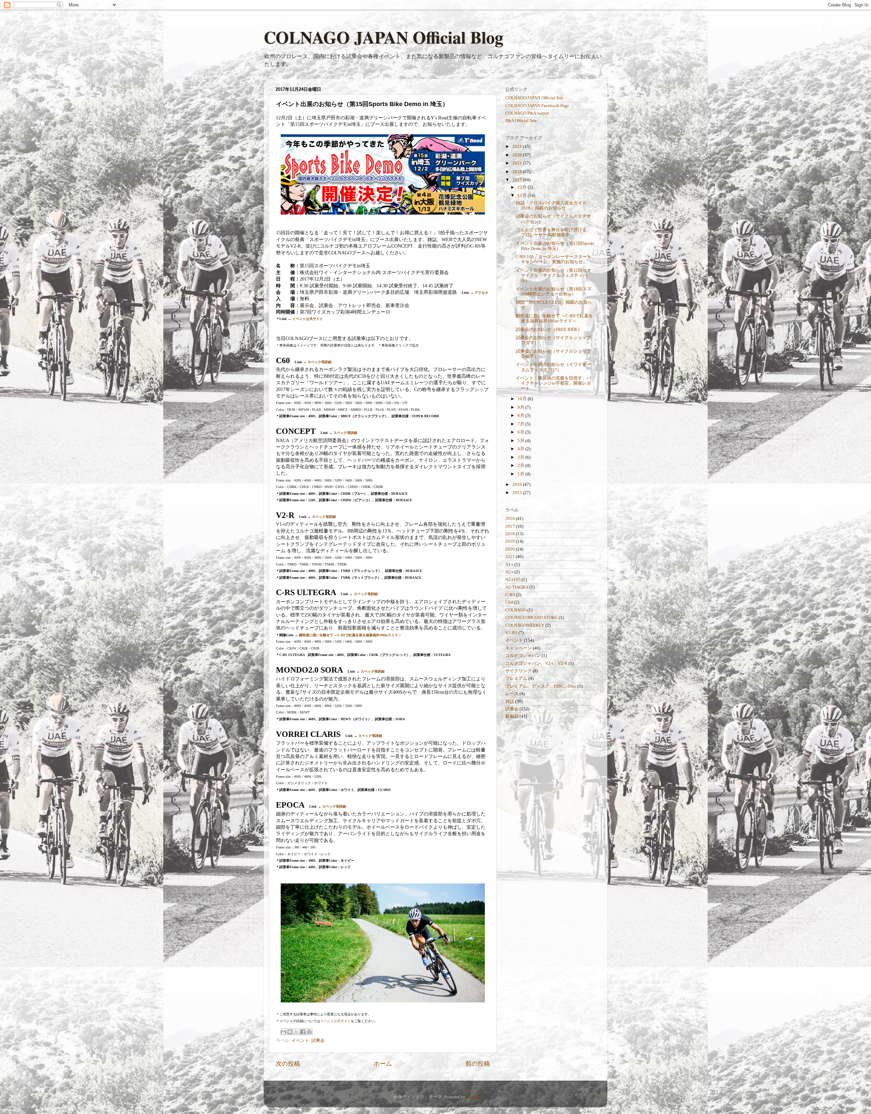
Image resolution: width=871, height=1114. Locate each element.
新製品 (512, 716)
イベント (300, 1040)
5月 (521, 440)
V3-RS (511, 632)
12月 (522, 187)
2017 (517, 180)
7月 (521, 424)
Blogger (473, 1097)
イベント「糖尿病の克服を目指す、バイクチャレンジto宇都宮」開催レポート (553, 383)
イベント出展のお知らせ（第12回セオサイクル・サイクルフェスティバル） (553, 275)
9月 (521, 407)
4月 (521, 448)
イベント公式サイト (307, 319)
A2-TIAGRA (516, 587)
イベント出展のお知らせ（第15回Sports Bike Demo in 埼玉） (555, 246)
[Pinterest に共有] (309, 1031)
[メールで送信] (283, 1031)
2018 (517, 171)
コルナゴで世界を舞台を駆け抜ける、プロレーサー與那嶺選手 (553, 232)
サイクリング (518, 671)
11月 (522, 195)
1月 (521, 474)
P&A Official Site (521, 120)
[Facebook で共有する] (302, 1031)
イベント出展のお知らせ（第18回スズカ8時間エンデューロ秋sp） (553, 292)
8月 (521, 415)
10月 (522, 398)
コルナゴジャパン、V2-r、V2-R (536, 663)
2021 (517, 146)
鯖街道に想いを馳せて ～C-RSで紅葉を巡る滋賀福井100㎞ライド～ (350, 635)
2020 (517, 155)
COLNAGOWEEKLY (524, 625)
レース (512, 693)
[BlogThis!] (289, 1031)
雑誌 (509, 701)
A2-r (509, 572)
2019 (517, 163)
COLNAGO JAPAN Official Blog (383, 36)
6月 (521, 432)
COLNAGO (515, 610)
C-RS (510, 594)
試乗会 (318, 1040)
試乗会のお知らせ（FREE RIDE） (549, 329)
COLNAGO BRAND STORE (531, 617)
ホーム (383, 1063)
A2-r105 (513, 579)
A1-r (509, 564)
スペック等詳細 (319, 362)
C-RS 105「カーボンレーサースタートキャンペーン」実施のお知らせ (553, 259)
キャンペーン (518, 648)
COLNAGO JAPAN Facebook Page (537, 105)
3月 (521, 457)
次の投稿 (288, 1063)
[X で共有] (296, 1031)
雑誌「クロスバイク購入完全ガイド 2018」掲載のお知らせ (551, 205)
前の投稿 (477, 1063)
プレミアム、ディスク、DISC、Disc (540, 686)
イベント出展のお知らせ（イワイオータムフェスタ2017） (553, 367)
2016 (517, 484)
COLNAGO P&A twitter (527, 113)
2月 (521, 465)
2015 (517, 492)
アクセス (481, 292)
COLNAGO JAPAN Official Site (534, 98)
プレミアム (516, 678)
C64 (509, 602)
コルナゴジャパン (523, 655)
